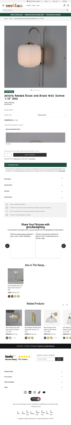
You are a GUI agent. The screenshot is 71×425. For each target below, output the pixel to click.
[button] (65, 58)
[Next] (67, 304)
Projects (34, 5)
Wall (11, 18)
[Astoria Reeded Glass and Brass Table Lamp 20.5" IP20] (15, 276)
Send (59, 359)
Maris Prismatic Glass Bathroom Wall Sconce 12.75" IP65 (50, 330)
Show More (8, 143)
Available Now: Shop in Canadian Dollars (34, 14)
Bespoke (29, 5)
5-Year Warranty (9, 91)
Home (6, 18)
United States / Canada (34, 1)
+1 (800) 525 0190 (36, 406)
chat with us (32, 159)
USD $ (46, 1)
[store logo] (14, 5)
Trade (38, 5)
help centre (17, 159)
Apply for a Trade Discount (46, 346)
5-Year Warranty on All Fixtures (53, 14)
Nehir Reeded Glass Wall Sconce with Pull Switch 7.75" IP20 (12, 330)
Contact (65, 1)
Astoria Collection (9, 102)
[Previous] (64, 304)
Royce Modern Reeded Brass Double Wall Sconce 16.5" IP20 (33, 330)
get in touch (62, 171)
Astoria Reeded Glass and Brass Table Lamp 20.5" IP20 (15, 288)
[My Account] (64, 5)
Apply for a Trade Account (16, 14)
